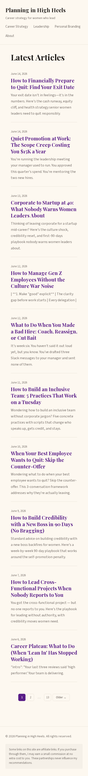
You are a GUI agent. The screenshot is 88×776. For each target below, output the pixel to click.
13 (47, 697)
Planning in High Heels (35, 10)
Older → (61, 697)
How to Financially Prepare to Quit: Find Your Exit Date (42, 83)
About (9, 36)
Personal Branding (68, 26)
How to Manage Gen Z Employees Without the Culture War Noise (38, 279)
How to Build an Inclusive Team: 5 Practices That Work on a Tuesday (44, 395)
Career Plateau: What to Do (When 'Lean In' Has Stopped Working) (44, 652)
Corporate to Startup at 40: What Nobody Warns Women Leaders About (43, 209)
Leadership (41, 26)
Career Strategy (16, 26)
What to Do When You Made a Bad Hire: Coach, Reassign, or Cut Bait (44, 331)
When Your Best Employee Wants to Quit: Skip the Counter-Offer (41, 460)
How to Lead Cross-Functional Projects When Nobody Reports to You (41, 588)
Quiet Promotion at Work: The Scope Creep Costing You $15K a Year (41, 145)
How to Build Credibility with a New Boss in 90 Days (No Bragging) (42, 524)
